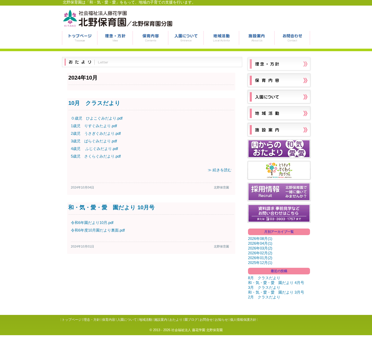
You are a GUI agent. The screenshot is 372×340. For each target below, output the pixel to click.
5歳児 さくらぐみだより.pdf (96, 156)
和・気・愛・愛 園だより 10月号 (111, 207)
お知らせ (221, 320)
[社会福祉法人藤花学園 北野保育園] (117, 27)
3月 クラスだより (264, 287)
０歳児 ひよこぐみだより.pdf (96, 118)
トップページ (79, 38)
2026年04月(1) (260, 243)
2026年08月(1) (260, 238)
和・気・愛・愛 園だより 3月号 (276, 292)
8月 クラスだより (264, 278)
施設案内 (257, 38)
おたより (175, 320)
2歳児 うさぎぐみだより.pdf (96, 133)
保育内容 (150, 38)
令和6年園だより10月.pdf (92, 222)
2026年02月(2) (260, 253)
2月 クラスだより (264, 297)
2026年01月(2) (260, 258)
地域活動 (221, 38)
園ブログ (191, 320)
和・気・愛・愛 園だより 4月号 (276, 282)
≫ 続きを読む (220, 170)
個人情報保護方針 (243, 320)
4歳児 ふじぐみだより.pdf (94, 148)
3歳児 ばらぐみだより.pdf (94, 141)
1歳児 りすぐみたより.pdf (94, 126)
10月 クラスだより (94, 103)
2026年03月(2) (260, 248)
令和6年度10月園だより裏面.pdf (98, 230)
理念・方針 (115, 38)
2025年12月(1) (260, 262)
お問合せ (292, 38)
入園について (186, 38)
